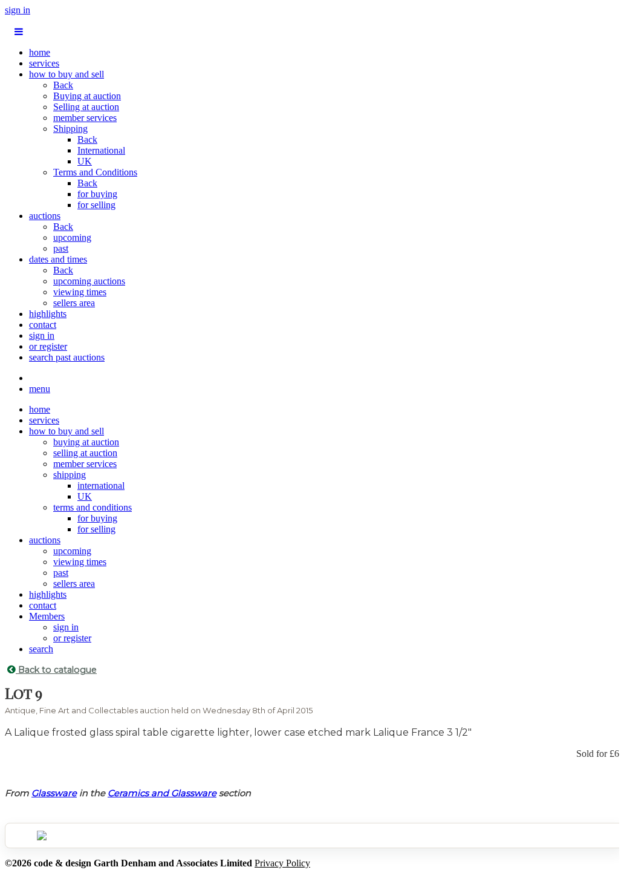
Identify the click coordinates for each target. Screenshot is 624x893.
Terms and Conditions (95, 172)
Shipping (70, 128)
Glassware (54, 793)
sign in (17, 10)
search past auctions (67, 357)
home (39, 52)
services (44, 63)
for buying (97, 194)
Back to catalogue (56, 669)
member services (85, 118)
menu (39, 389)
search (41, 649)
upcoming (72, 237)
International (101, 150)
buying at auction (86, 442)
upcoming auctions (89, 281)
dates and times (58, 259)
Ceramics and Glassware (162, 793)
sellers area (74, 303)
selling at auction (85, 453)
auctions (44, 216)
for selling (96, 205)
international (101, 485)
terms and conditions (92, 507)
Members (47, 616)
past (60, 248)
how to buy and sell (66, 74)
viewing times (79, 292)
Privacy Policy (282, 863)
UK (84, 161)
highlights (48, 314)
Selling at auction (86, 107)
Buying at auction (87, 96)
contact (42, 324)
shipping (69, 474)
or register (48, 346)
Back (63, 85)
